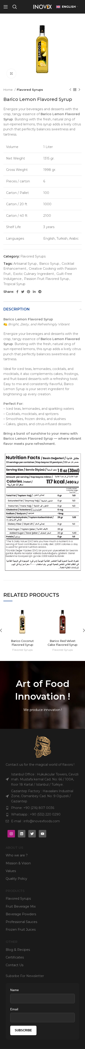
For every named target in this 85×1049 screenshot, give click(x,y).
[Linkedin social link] (34, 292)
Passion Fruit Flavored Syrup (46, 279)
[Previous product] (70, 89)
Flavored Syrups (30, 89)
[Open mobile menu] (5, 6)
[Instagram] (11, 833)
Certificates (15, 957)
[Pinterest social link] (29, 292)
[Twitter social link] (23, 292)
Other (11, 942)
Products (15, 891)
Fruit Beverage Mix (21, 906)
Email (14, 1009)
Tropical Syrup (14, 284)
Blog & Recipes (18, 950)
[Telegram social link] (40, 292)
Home (8, 89)
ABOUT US (14, 848)
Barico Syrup (49, 264)
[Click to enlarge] (11, 73)
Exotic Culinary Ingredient (33, 274)
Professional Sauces (21, 922)
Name (14, 990)
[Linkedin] (21, 833)
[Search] (14, 6)
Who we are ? (17, 855)
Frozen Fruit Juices (21, 929)
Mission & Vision (18, 863)
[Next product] (79, 89)
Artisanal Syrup (25, 264)
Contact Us (14, 965)
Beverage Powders (21, 914)
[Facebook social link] (17, 292)
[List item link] (42, 807)
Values (11, 871)
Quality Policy (16, 879)
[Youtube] (42, 833)
